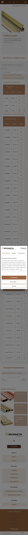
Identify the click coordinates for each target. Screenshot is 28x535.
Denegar (14, 286)
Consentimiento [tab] (6, 253)
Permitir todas (14, 277)
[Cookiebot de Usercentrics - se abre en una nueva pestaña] (20, 248)
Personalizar (13, 281)
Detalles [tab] (14, 253)
